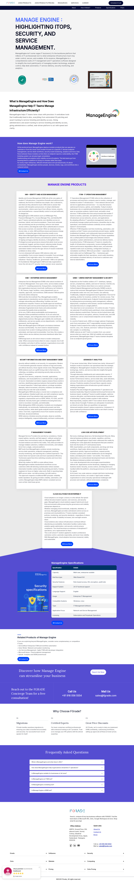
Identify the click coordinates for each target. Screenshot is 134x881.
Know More (42, 268)
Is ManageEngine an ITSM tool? (42, 779)
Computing (105, 861)
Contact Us (24, 171)
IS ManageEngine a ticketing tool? (43, 784)
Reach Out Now (98, 672)
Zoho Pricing (105, 869)
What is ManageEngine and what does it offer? (47, 762)
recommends (22, 870)
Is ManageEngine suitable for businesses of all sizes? (49, 773)
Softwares (67, 853)
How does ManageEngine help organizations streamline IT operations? (55, 767)
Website (67, 861)
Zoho (28, 861)
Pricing (67, 869)
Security (105, 853)
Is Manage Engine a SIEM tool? (42, 790)
